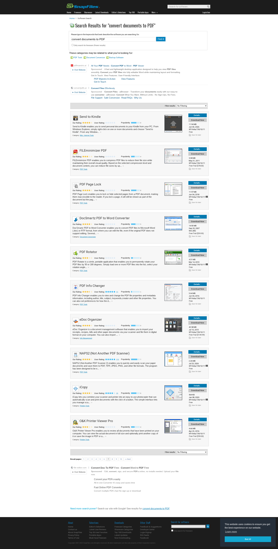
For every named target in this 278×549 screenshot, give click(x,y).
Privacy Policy (73, 535)
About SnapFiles (75, 532)
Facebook (144, 538)
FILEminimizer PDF (93, 150)
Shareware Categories (124, 529)
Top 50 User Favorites (98, 532)
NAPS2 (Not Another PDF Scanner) (104, 353)
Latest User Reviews (97, 529)
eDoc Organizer (90, 319)
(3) (117, 393)
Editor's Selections (97, 527)
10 (121, 459)
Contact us (72, 529)
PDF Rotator (88, 252)
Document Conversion (95, 57)
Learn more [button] (231, 531)
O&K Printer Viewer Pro (96, 421)
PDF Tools (77, 57)
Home (72, 18)
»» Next (128, 459)
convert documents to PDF (156, 508)
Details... (197, 115)
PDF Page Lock (90, 184)
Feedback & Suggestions (150, 527)
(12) (117, 359)
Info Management (86, 338)
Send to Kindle (90, 117)
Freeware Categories (123, 527)
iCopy (83, 387)
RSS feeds (144, 535)
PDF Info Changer (92, 286)
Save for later (196, 135)
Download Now (197, 120)
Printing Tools (84, 406)
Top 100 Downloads (123, 532)
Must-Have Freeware (97, 538)
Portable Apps (95, 535)
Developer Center (147, 529)
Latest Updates (121, 535)
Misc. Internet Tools (87, 135)
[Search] (207, 7)
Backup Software (116, 57)
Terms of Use (73, 538)
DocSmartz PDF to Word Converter (104, 218)
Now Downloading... (123, 538)
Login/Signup (146, 532)
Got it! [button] (248, 539)
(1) (117, 292)
